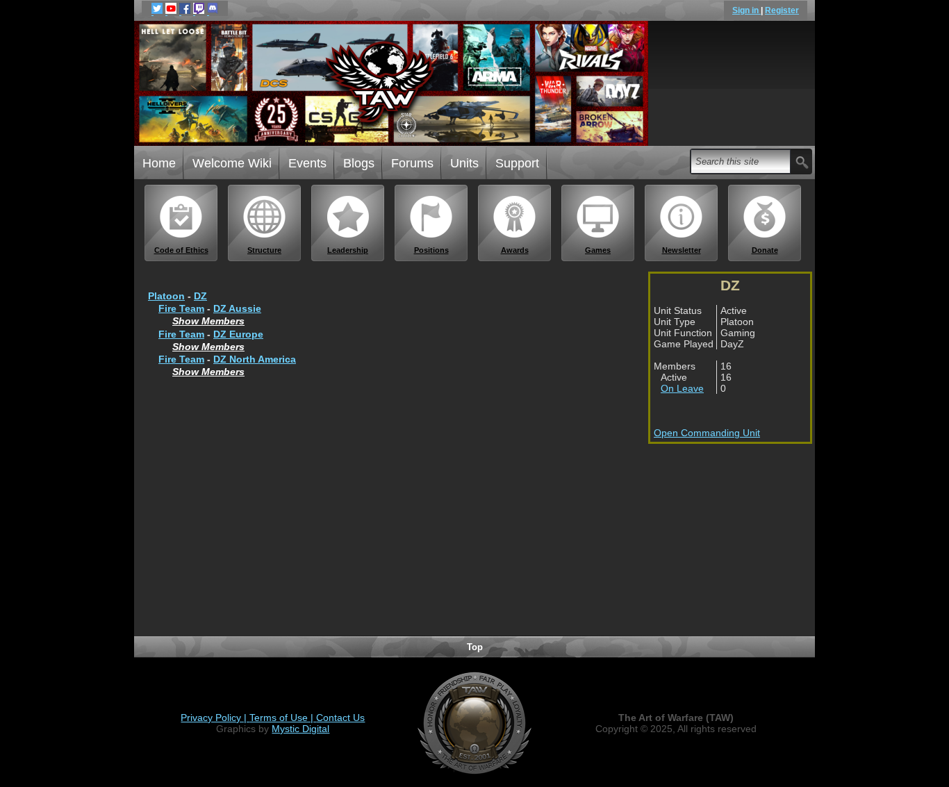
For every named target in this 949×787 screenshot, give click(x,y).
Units (464, 163)
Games (598, 250)
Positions (431, 250)
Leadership (347, 250)
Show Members (208, 320)
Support (517, 163)
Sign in (746, 10)
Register (782, 10)
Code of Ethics (181, 250)
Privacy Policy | (215, 717)
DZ (200, 295)
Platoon (166, 295)
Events (307, 163)
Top (475, 647)
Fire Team (181, 308)
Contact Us (340, 717)
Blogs (358, 163)
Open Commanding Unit (707, 432)
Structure (264, 250)
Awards (515, 250)
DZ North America (254, 359)
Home (159, 163)
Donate (765, 250)
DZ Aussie (237, 308)
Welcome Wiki (232, 163)
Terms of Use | (282, 717)
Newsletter (681, 250)
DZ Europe (238, 334)
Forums (412, 163)
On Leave (682, 388)
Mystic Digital (300, 728)
